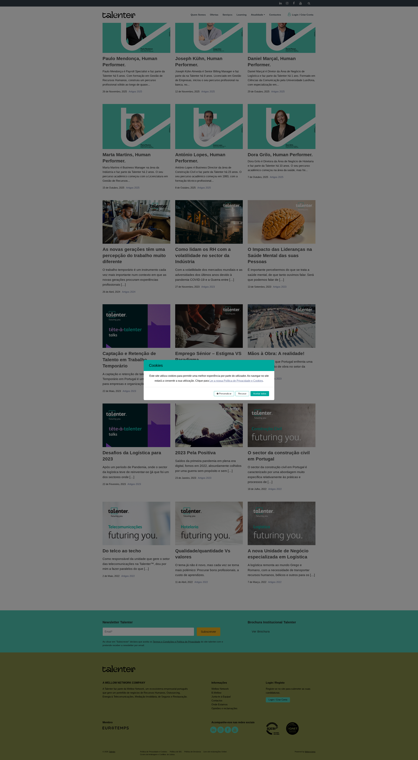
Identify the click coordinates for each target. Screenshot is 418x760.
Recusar (242, 393)
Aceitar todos (259, 393)
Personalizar (224, 393)
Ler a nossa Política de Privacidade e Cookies (236, 380)
